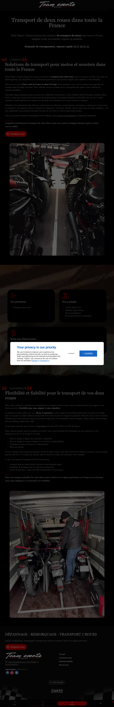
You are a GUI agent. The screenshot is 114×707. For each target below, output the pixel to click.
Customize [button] (71, 353)
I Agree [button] (88, 353)
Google (34, 361)
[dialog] (57, 353)
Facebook (44, 361)
